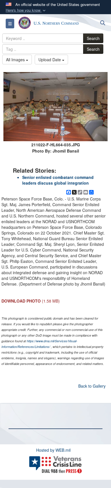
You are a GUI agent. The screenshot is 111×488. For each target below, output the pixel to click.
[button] (26, 10)
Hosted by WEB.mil (53, 450)
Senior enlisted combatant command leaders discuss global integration (58, 180)
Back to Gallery (92, 386)
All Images (16, 59)
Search (93, 38)
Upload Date (50, 59)
